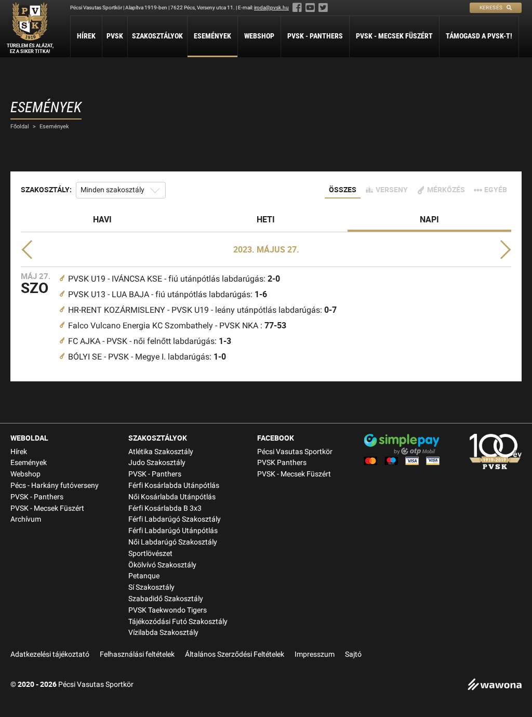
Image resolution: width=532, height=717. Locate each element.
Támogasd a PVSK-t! (479, 36)
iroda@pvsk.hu (271, 7)
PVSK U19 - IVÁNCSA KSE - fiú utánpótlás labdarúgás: (174, 279)
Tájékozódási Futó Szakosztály (178, 621)
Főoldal (19, 126)
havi (102, 219)
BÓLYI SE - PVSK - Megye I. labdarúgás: (147, 357)
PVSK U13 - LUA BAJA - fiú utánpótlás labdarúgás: (167, 294)
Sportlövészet (150, 553)
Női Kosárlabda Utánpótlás (172, 497)
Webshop (259, 36)
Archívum (25, 519)
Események (212, 36)
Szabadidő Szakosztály (165, 598)
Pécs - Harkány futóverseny (54, 485)
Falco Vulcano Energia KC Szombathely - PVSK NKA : (177, 325)
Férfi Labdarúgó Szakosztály (174, 519)
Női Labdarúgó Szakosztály (172, 542)
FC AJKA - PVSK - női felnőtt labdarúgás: (149, 341)
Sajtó (353, 654)
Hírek (86, 36)
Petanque (143, 576)
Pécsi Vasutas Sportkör (294, 451)
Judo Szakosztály (156, 462)
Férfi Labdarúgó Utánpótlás (173, 530)
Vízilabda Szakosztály (163, 632)
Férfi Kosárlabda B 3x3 (165, 508)
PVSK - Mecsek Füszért (394, 36)
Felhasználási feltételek (137, 654)
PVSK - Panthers (315, 36)
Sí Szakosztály (151, 587)
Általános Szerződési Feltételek (234, 654)
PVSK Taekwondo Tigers (167, 610)
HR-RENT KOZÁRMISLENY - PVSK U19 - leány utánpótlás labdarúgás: (202, 310)
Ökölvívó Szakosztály (162, 565)
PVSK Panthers (282, 462)
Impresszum (315, 654)
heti (266, 219)
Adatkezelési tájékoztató (49, 654)
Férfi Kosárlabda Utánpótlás (173, 485)
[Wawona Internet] (495, 685)
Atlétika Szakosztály (160, 451)
